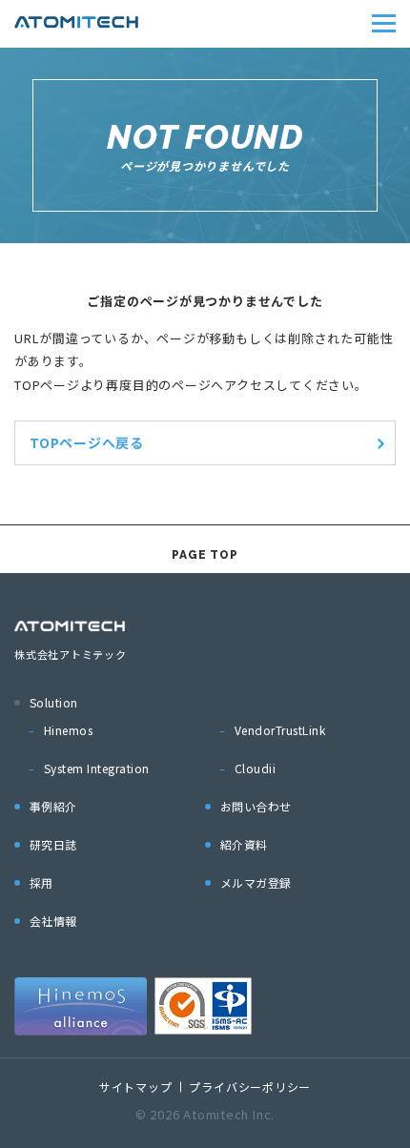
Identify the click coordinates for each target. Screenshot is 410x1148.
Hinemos (68, 730)
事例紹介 (53, 806)
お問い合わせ (256, 806)
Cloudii (255, 768)
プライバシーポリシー (250, 1086)
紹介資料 (244, 844)
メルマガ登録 (256, 882)
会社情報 (53, 920)
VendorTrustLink (280, 730)
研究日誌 (53, 844)
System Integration (97, 768)
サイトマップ (136, 1086)
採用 (41, 882)
